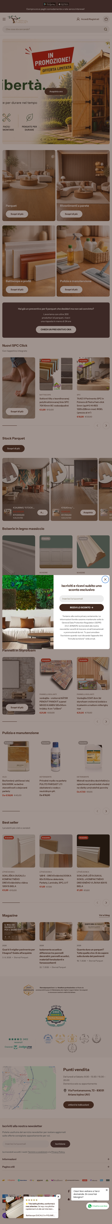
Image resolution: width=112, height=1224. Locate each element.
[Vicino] (105, 579)
